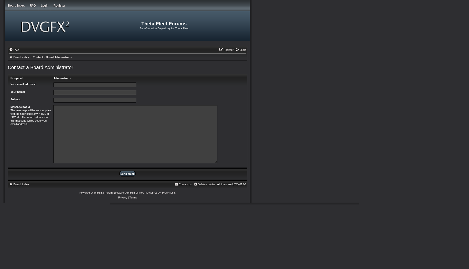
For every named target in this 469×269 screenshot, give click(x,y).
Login (44, 5)
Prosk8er (167, 192)
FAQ (33, 5)
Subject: (16, 99)
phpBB (98, 192)
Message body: (20, 106)
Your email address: (23, 84)
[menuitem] (14, 50)
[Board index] (46, 26)
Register (59, 5)
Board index (16, 5)
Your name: (18, 91)
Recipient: (17, 78)
